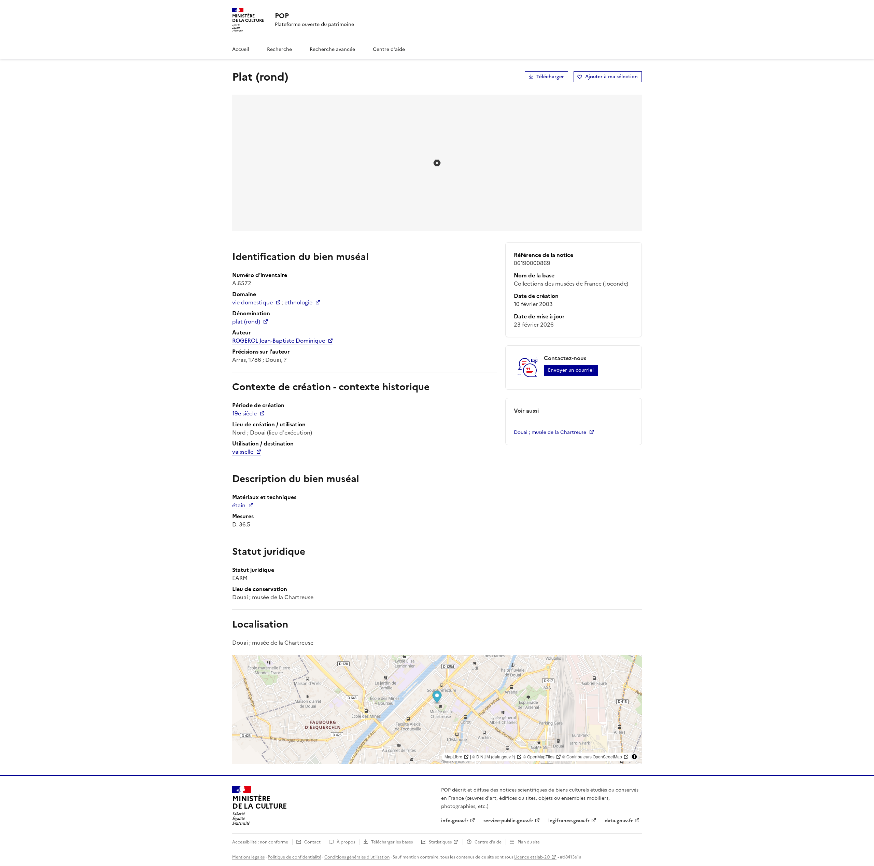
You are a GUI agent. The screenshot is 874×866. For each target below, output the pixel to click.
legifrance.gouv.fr (569, 820)
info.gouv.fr (454, 820)
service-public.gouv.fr (508, 820)
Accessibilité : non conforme (260, 842)
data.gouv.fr (619, 820)
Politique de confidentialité (294, 857)
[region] (437, 709)
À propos (346, 842)
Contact (312, 842)
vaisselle (242, 452)
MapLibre (453, 756)
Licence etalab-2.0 (532, 857)
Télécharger (550, 76)
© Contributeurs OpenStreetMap (592, 756)
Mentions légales (248, 857)
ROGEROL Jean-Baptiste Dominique (278, 340)
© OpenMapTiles (538, 756)
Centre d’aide (488, 842)
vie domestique (252, 302)
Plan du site (529, 842)
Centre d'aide (389, 49)
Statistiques (440, 842)
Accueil (240, 49)
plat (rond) (246, 321)
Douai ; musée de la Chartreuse (550, 432)
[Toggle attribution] (634, 757)
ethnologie (298, 302)
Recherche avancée (332, 49)
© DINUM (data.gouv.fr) (493, 756)
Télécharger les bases (392, 842)
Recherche (279, 49)
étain (238, 505)
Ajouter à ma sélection (611, 76)
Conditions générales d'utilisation (357, 857)
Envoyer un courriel (571, 370)
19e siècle (244, 413)
